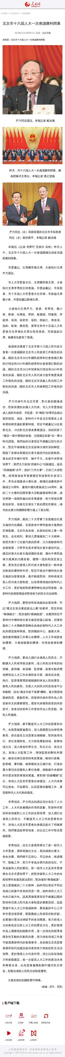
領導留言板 (45, 1023)
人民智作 (33, 1040)
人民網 (3, 13)
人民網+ (21, 1023)
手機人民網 (33, 1023)
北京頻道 (14, 13)
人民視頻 (8, 1040)
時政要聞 (26, 13)
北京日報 (46, 33)
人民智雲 (20, 1040)
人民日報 (8, 1023)
